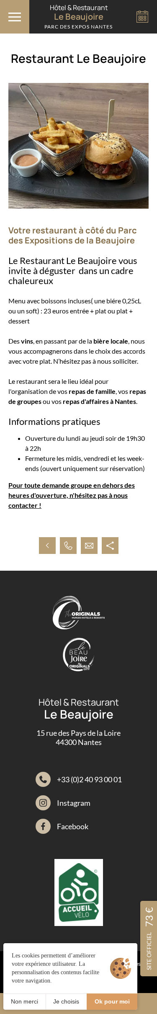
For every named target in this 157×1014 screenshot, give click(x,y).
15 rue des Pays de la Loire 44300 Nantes (78, 737)
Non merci (24, 1001)
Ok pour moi (112, 1001)
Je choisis (66, 1001)
